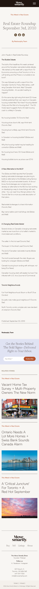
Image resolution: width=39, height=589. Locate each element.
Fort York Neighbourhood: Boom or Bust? (17, 292)
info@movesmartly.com (19, 576)
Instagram (24, 563)
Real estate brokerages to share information (17, 204)
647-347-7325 (19, 573)
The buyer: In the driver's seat (12, 246)
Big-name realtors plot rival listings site (15, 212)
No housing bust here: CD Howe (13, 152)
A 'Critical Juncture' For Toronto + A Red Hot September (16, 488)
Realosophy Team (20, 41)
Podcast (23, 558)
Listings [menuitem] (21, 546)
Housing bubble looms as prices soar (15, 159)
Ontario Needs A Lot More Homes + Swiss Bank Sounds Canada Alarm (15, 438)
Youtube (16, 558)
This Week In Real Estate (19, 15)
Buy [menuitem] (8, 546)
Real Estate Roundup (20, 55)
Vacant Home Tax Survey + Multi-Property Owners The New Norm (19, 388)
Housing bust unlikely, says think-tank (15, 130)
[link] (19, 3)
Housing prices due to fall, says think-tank (17, 122)
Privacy (22, 583)
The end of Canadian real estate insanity (16, 251)
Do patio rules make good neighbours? (16, 300)
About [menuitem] (30, 546)
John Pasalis (6, 55)
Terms (16, 583)
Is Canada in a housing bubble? (13, 137)
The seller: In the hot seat (11, 241)
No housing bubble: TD (10, 118)
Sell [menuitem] (14, 546)
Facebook (17, 563)
